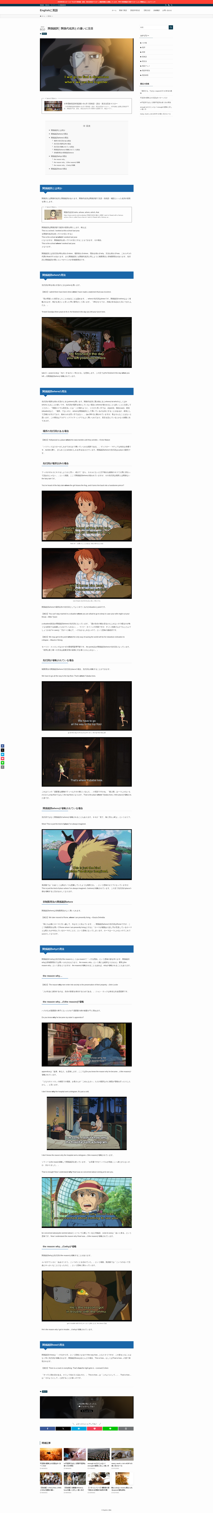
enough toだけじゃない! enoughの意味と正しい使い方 (156, 108)
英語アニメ (146, 66)
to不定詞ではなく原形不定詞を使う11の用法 (155, 102)
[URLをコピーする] (126, 1429)
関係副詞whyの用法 (59, 156)
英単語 (144, 57)
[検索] (171, 5)
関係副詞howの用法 (59, 169)
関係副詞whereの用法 (59, 138)
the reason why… (60, 159)
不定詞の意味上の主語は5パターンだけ (153, 98)
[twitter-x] (165, 5)
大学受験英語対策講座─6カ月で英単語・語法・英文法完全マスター (91, 104)
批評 (143, 47)
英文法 (44, 33)
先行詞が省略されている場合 (64, 147)
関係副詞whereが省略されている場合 (67, 150)
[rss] (168, 5)
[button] (47, 1429)
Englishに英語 (49, 10)
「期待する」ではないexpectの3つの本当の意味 (156, 92)
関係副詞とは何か (58, 130)
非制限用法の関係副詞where (64, 153)
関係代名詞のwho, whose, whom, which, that (81, 212)
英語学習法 (146, 70)
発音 (143, 52)
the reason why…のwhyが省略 (64, 165)
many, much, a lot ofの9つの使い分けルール (155, 114)
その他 (144, 43)
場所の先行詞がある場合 (62, 141)
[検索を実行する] (171, 27)
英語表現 (145, 75)
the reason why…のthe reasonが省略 (67, 162)
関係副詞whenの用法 (59, 134)
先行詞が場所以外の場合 (62, 144)
